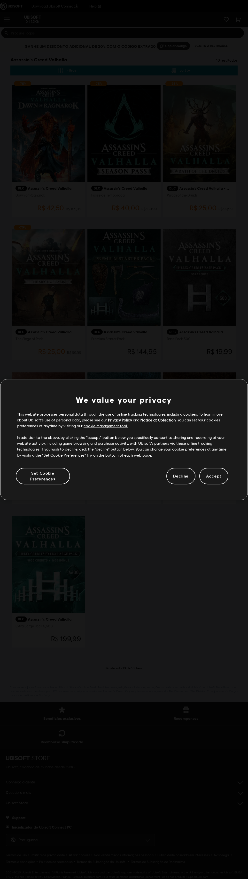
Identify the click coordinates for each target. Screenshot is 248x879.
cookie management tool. (106, 425)
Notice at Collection (158, 420)
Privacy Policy (120, 420)
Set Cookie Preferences (42, 476)
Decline (181, 476)
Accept (214, 476)
